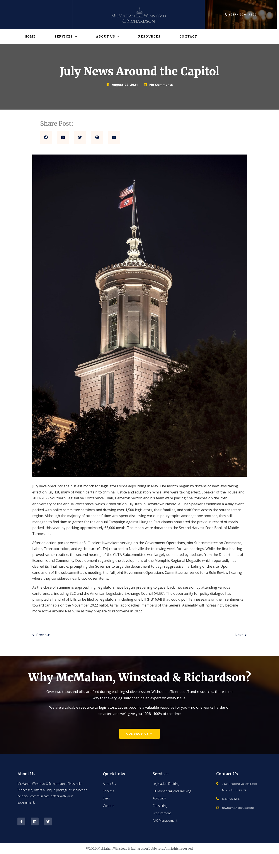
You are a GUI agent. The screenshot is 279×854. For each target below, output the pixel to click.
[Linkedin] (35, 821)
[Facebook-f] (21, 821)
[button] (46, 137)
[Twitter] (48, 821)
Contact (188, 36)
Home (30, 36)
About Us (105, 36)
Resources (149, 36)
